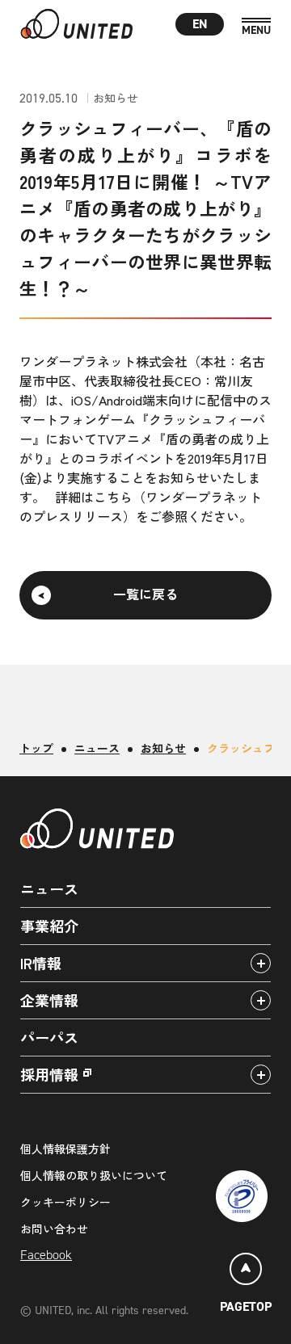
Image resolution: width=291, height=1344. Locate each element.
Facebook (46, 1254)
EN (200, 23)
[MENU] (256, 27)
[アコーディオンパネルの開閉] (261, 963)
